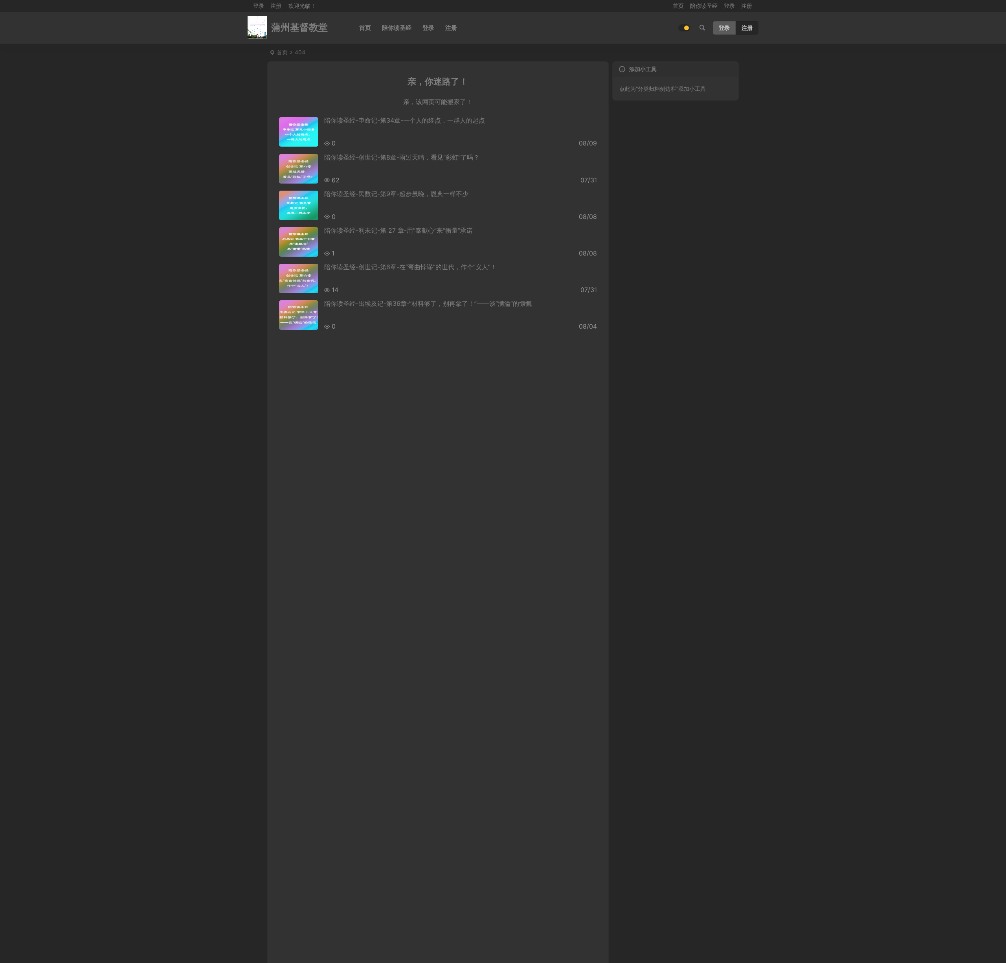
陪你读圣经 (704, 5)
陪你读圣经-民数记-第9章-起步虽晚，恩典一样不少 (396, 194)
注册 (275, 5)
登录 (729, 5)
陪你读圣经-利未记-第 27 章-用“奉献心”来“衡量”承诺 (398, 230)
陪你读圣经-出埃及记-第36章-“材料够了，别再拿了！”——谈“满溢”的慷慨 (428, 303)
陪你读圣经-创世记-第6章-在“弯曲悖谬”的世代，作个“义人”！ (410, 267)
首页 (678, 5)
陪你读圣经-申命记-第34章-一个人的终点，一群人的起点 (404, 120)
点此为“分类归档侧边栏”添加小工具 (662, 88)
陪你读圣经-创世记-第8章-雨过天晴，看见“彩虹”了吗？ (401, 157)
